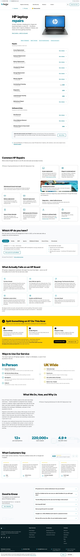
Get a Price (61, 135)
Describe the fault (65, 218)
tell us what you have (18, 257)
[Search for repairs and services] (67, 4)
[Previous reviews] (73, 456)
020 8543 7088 (26, 549)
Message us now (72, 341)
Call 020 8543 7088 (60, 341)
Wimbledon (66, 534)
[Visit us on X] (4, 537)
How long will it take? (55, 504)
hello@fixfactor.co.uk (42, 549)
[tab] (5, 241)
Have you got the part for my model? (55, 509)
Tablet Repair (31, 534)
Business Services (50, 530)
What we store (33, 555)
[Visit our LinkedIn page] (9, 537)
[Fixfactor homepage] (4, 4)
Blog (65, 539)
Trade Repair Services (50, 532)
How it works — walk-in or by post (20, 33)
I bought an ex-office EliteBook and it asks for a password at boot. (55, 513)
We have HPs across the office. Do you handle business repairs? (55, 518)
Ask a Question (7, 506)
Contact (65, 543)
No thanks (70, 554)
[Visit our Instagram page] (6, 537)
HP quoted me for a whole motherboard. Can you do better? (55, 489)
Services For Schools (50, 534)
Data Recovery (32, 536)
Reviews (65, 536)
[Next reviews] (76, 456)
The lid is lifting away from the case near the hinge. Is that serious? (55, 499)
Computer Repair (32, 532)
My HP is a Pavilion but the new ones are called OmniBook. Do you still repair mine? (55, 494)
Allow (63, 554)
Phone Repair (31, 530)
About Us (65, 530)
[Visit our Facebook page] (1, 537)
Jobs (65, 541)
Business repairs (17, 144)
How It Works (66, 532)
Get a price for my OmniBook (12, 252)
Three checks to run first (51, 177)
